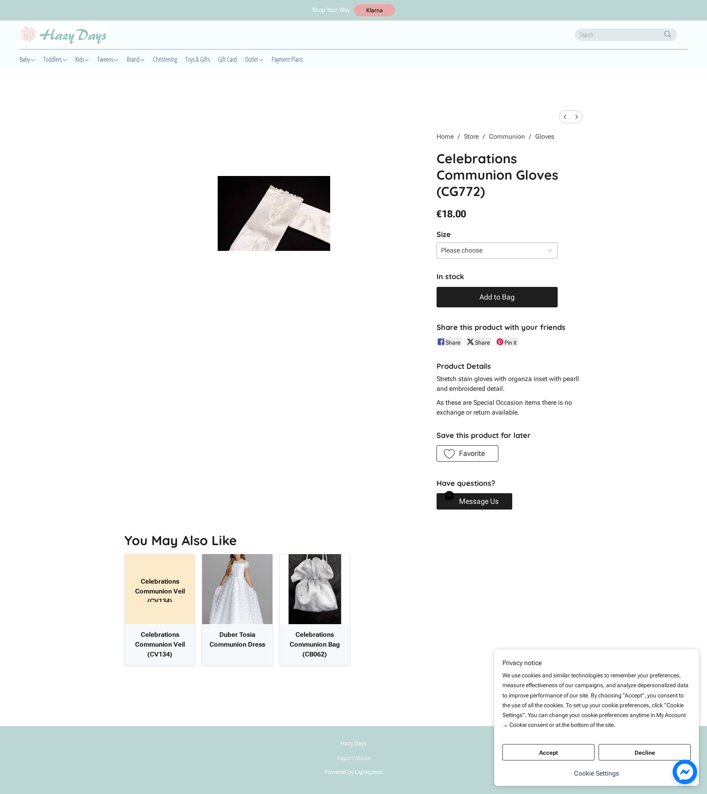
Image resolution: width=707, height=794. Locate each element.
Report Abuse (354, 758)
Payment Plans (287, 59)
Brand (134, 59)
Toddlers (53, 59)
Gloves (544, 136)
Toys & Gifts (197, 59)
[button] (374, 10)
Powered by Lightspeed (353, 772)
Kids (80, 59)
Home (445, 136)
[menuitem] (565, 117)
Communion (507, 136)
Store (471, 136)
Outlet (252, 59)
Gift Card (227, 59)
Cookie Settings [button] (596, 773)
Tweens (106, 59)
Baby (25, 59)
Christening (165, 59)
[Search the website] (668, 34)
